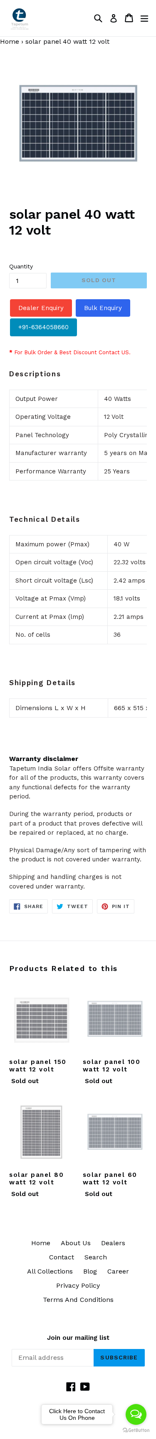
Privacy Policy (78, 1285)
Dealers (113, 1243)
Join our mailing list (78, 1337)
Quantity (21, 266)
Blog (90, 1271)
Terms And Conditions (78, 1300)
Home (40, 1243)
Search (95, 1257)
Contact (61, 1257)
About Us (76, 1243)
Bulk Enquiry (103, 308)
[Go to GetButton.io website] (136, 1430)
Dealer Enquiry (41, 308)
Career (118, 1271)
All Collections (50, 1271)
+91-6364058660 (43, 327)
